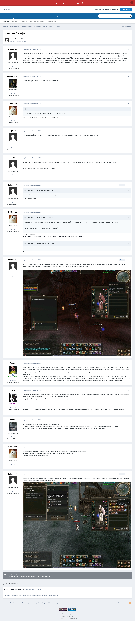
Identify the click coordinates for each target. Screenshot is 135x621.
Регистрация (126, 9)
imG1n (12, 390)
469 (13, 437)
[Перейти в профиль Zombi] (13, 370)
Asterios (7, 9)
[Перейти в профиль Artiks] (13, 426)
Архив (24, 41)
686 (13, 121)
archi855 (13, 158)
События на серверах (44, 16)
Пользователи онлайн (37, 21)
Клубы (21, 16)
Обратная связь (74, 614)
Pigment (12, 131)
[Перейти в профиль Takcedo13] (7, 40)
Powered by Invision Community (67, 618)
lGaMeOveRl (12, 76)
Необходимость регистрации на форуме (66, 3)
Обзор (13, 16)
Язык (57, 614)
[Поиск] (130, 16)
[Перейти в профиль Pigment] (13, 137)
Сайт (6, 16)
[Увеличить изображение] (77, 525)
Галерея (15, 21)
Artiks (12, 420)
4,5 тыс (13, 407)
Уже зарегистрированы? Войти (106, 9)
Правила (24, 21)
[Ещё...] (129, 49)
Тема (64, 614)
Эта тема (122, 16)
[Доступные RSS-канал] (130, 602)
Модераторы (52, 21)
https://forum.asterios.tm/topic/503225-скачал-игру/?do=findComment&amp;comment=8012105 (54, 236)
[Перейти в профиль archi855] (13, 164)
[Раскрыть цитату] (25, 109)
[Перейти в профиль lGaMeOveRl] (13, 83)
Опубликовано (32, 49)
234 (13, 148)
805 (13, 93)
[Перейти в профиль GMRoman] (13, 110)
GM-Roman (45, 190)
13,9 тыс (14, 380)
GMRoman (12, 103)
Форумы (6, 21)
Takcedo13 (19, 39)
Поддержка (58, 16)
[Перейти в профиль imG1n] (13, 397)
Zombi (12, 363)
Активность (30, 16)
